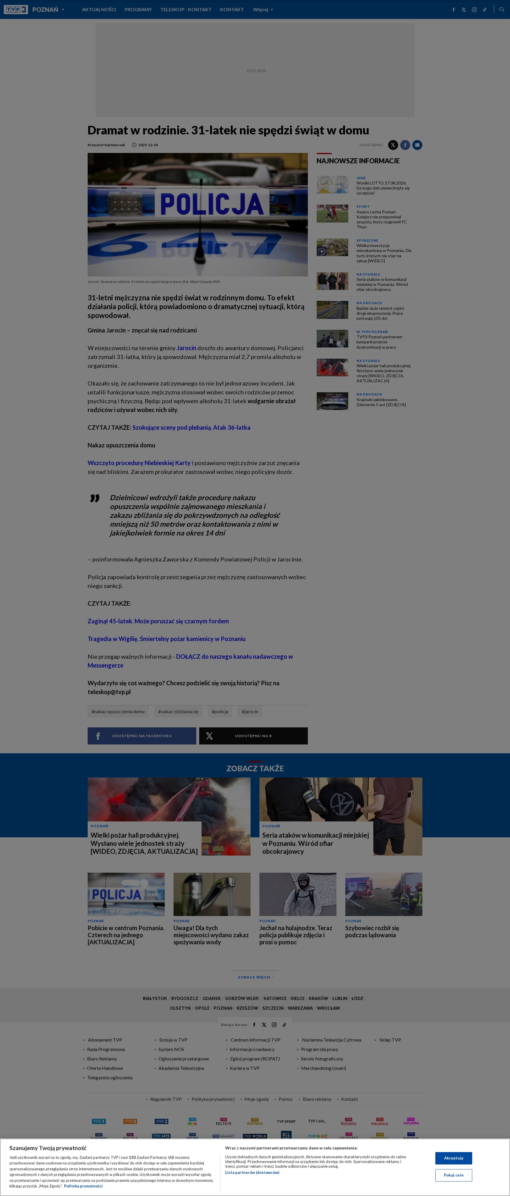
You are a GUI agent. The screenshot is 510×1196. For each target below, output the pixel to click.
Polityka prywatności (83, 1186)
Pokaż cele (454, 1175)
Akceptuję (453, 1158)
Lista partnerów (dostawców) (252, 1172)
